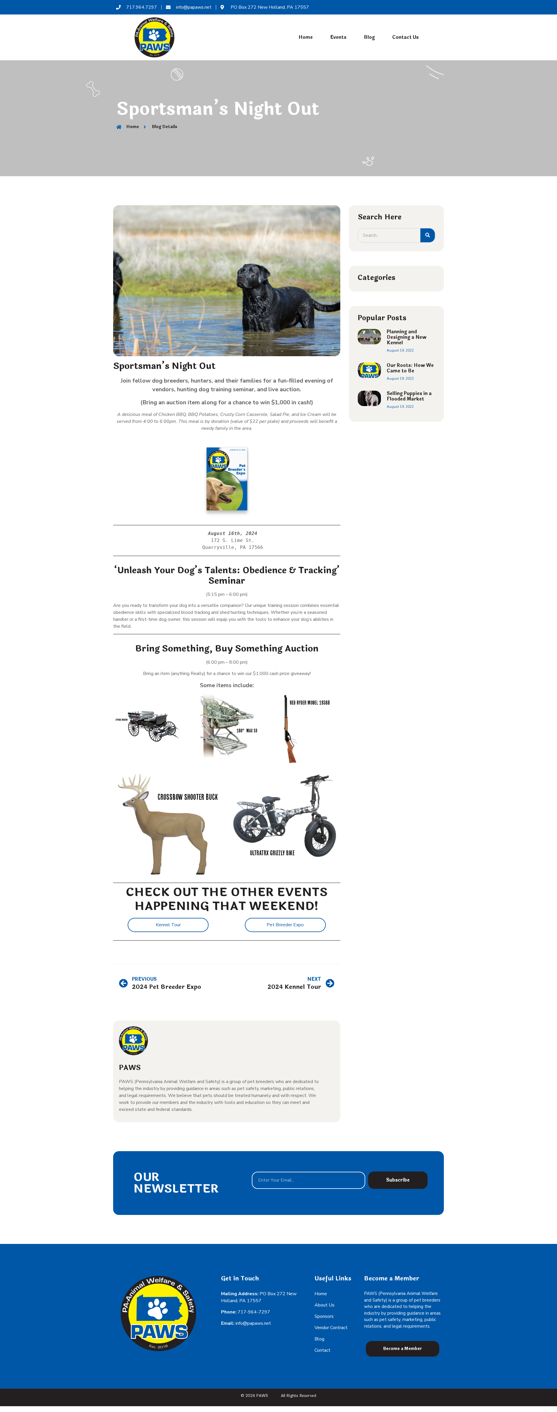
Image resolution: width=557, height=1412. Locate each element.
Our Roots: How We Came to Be (410, 368)
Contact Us (405, 37)
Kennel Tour (168, 925)
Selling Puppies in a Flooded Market (409, 396)
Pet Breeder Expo (285, 925)
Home (306, 37)
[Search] (427, 235)
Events (338, 37)
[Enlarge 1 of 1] (318, 783)
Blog (369, 37)
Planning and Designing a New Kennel (406, 337)
